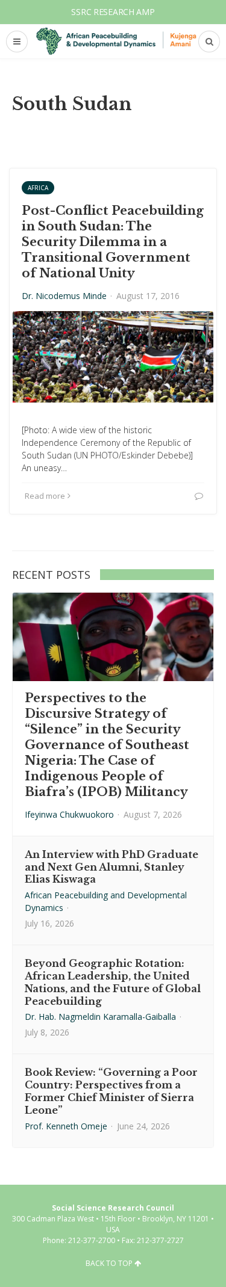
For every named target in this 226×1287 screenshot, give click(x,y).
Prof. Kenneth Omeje (66, 1126)
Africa (38, 188)
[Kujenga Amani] (116, 41)
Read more (45, 495)
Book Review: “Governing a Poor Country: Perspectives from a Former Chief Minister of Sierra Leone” (111, 1091)
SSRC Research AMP (112, 11)
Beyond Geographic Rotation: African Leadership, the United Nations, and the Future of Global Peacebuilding (113, 982)
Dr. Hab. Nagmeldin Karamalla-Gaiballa (100, 1016)
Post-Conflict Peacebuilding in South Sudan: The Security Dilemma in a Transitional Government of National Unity (113, 241)
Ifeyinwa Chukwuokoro (69, 814)
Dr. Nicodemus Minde (64, 295)
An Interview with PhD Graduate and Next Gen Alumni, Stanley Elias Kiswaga (111, 867)
